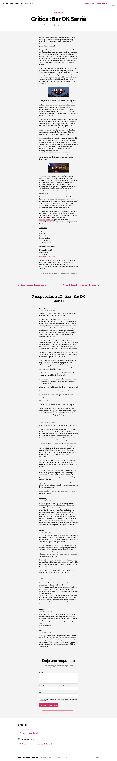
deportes (50, 273)
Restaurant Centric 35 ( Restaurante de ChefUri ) (36, 744)
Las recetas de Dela (26, 729)
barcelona (45, 273)
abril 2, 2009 (58, 25)
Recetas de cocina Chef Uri (29, 733)
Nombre (41, 685)
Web (40, 692)
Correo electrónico (64, 685)
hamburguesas (63, 273)
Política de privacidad (101, 3)
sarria (42, 275)
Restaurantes (58, 12)
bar (41, 273)
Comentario (42, 672)
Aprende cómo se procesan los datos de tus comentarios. (57, 710)
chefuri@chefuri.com (46, 220)
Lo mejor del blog (89, 3)
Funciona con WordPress (60, 757)
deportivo (56, 273)
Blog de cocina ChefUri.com (13, 3)
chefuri (49, 25)
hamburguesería (71, 273)
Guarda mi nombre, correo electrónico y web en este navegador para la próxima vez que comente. (59, 700)
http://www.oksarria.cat (47, 256)
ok (76, 273)
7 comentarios (69, 25)
